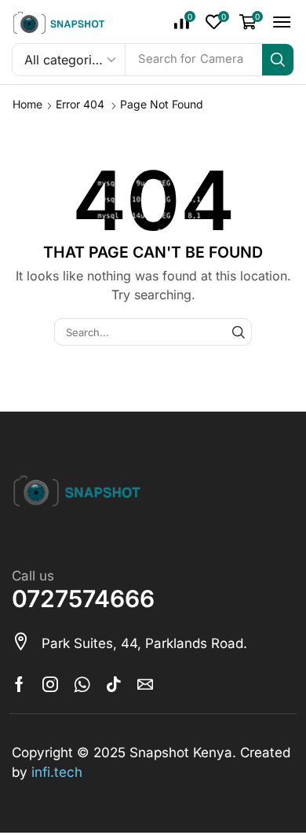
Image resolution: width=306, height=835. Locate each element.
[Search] (277, 59)
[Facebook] (19, 684)
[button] (184, 22)
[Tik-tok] (114, 684)
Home (27, 104)
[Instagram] (50, 684)
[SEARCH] (238, 331)
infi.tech (56, 772)
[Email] (145, 684)
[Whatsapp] (82, 684)
